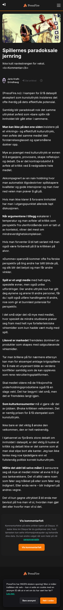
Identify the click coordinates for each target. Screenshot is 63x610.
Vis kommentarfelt (31, 547)
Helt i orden (48, 600)
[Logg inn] (4, 5)
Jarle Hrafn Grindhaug (13, 81)
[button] (31, 534)
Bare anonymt (29, 600)
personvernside (31, 539)
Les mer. (10, 593)
